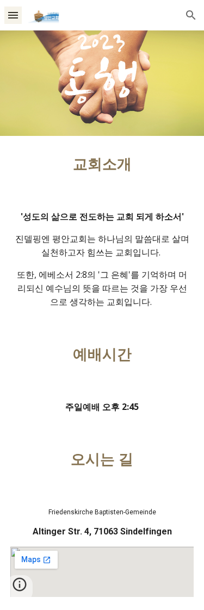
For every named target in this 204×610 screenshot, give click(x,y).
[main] (102, 164)
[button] (13, 15)
